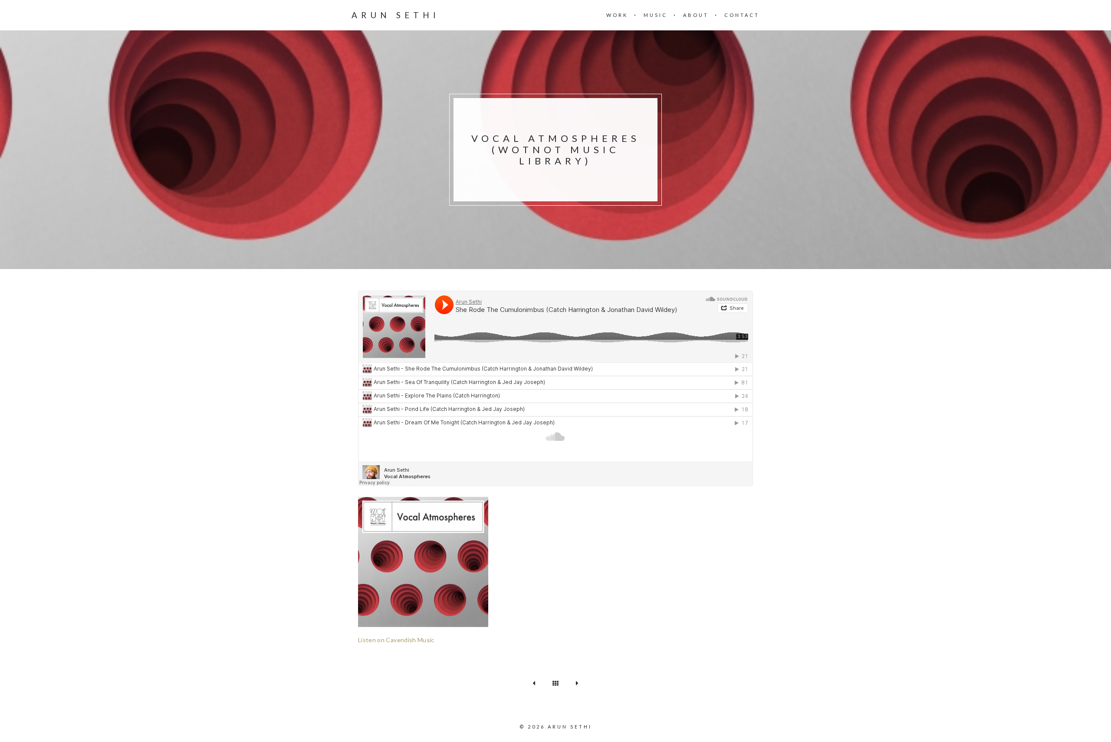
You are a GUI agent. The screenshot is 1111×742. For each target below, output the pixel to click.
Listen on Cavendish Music (396, 640)
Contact (741, 15)
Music (655, 15)
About (696, 15)
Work (617, 15)
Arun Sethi (396, 15)
